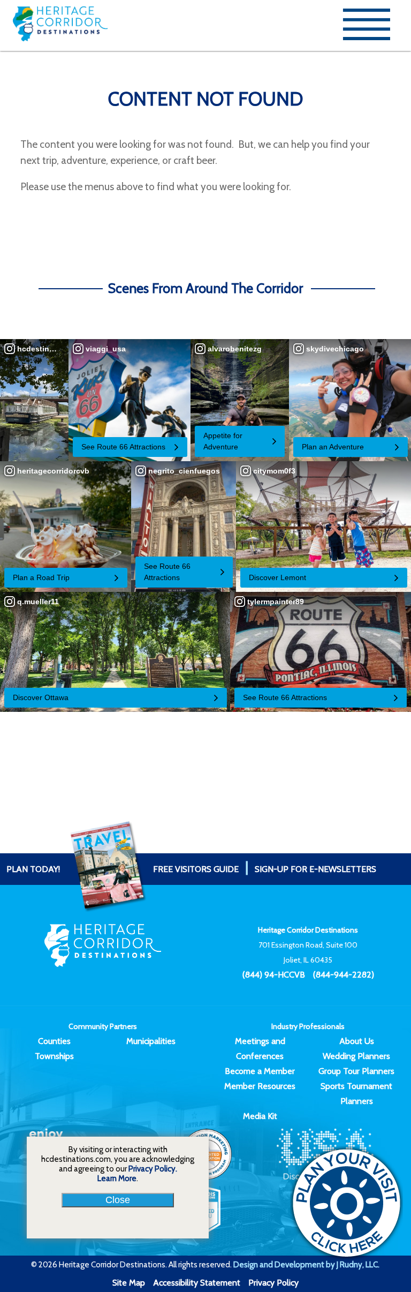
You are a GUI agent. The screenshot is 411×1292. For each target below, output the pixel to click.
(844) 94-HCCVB (273, 975)
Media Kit (260, 1116)
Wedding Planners (356, 1056)
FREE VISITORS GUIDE (122, 869)
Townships (54, 1056)
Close (117, 1200)
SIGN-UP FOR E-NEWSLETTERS (315, 869)
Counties (54, 1041)
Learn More (116, 1178)
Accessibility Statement (196, 1283)
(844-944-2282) (343, 975)
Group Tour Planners (356, 1071)
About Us (356, 1041)
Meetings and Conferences (260, 1048)
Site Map (128, 1283)
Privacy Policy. (152, 1169)
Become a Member (260, 1071)
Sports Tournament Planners (356, 1093)
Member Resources (259, 1086)
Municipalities (151, 1041)
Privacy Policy (273, 1283)
